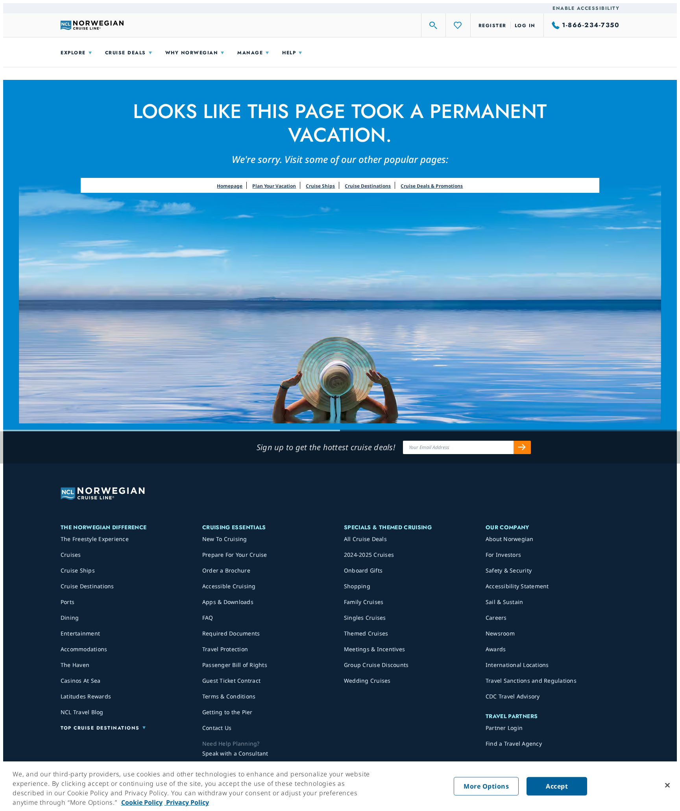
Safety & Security (509, 570)
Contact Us (217, 728)
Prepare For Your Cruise (234, 554)
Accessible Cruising (229, 586)
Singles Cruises (365, 617)
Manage (250, 53)
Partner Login (504, 728)
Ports (67, 602)
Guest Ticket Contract (231, 680)
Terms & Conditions (229, 696)
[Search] (433, 25)
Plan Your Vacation (274, 186)
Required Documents (231, 633)
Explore (73, 53)
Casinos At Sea (81, 680)
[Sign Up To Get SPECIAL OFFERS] (522, 447)
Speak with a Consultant (235, 753)
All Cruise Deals (365, 539)
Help (289, 53)
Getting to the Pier (227, 712)
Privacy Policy (186, 802)
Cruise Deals (125, 53)
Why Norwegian (191, 53)
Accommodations (84, 649)
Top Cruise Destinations (100, 728)
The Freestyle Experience (95, 539)
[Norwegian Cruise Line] (92, 25)
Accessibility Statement (517, 586)
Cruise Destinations (368, 186)
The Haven (75, 665)
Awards (496, 649)
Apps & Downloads (227, 602)
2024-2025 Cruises (369, 554)
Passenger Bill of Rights (234, 665)
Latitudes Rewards (86, 696)
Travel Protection (225, 649)
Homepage (229, 186)
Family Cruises (364, 602)
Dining (70, 617)
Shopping (357, 586)
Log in (525, 25)
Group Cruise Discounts (376, 665)
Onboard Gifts (363, 570)
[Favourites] (458, 25)
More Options (486, 786)
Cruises (71, 554)
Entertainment (80, 633)
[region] (340, 786)
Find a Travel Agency (514, 743)
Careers (496, 617)
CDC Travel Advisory (513, 696)
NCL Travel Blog (82, 712)
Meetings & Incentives (374, 649)
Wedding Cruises (367, 680)
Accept (557, 786)
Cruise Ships (320, 186)
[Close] (667, 785)
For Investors (503, 554)
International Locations (517, 665)
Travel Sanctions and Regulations (531, 680)
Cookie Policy (142, 802)
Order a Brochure (226, 570)
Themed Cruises (366, 633)
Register (492, 25)
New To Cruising (224, 539)
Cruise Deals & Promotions (432, 186)
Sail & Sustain (504, 602)
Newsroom (500, 633)
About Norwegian (510, 539)
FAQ (207, 617)
